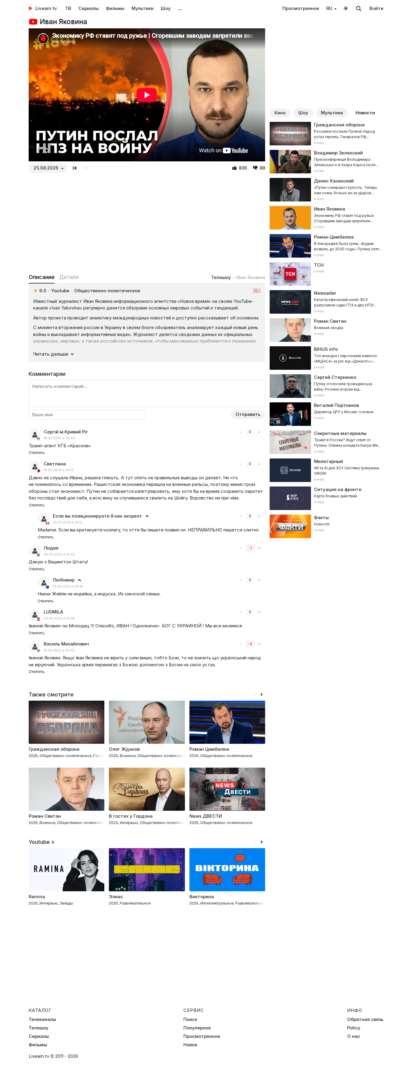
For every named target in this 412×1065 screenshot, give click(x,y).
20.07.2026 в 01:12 (67, 523)
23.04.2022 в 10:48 (59, 618)
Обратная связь (365, 1019)
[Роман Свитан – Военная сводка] (326, 330)
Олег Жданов (124, 749)
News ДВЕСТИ (205, 816)
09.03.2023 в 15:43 (59, 554)
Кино (280, 113)
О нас (353, 1036)
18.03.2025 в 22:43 (59, 438)
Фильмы (115, 8)
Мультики (143, 8)
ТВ (68, 8)
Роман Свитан (45, 816)
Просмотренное (300, 8)
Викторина (201, 896)
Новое (190, 1045)
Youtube (39, 842)
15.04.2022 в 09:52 (59, 650)
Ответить (37, 452)
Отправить (248, 414)
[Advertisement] (147, 223)
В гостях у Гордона (131, 816)
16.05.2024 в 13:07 (59, 470)
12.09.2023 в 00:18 (68, 586)
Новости (365, 113)
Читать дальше (50, 354)
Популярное (197, 1028)
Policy (353, 1028)
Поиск (190, 1019)
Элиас (116, 896)
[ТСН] (326, 274)
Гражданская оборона (54, 749)
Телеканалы (42, 1019)
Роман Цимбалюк (209, 749)
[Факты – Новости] (326, 526)
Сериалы (88, 8)
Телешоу (221, 277)
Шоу (166, 8)
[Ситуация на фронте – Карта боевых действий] (326, 498)
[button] (261, 694)
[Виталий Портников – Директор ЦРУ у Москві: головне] (326, 414)
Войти (376, 8)
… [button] (180, 8)
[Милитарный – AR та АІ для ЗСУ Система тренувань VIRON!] (326, 470)
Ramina (37, 896)
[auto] (345, 8)
